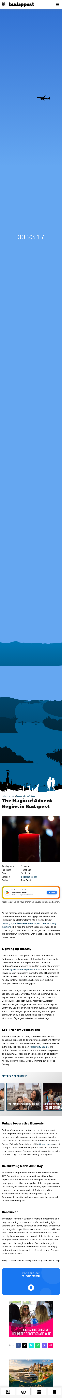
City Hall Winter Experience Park (24, 970)
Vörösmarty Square (39, 1047)
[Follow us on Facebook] (31, 1287)
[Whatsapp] (37, 1345)
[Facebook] (18, 1345)
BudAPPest (21, 4)
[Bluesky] (31, 1345)
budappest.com (8, 796)
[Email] (50, 1345)
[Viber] (44, 1345)
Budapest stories (29, 876)
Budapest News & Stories (26, 796)
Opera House (45, 1144)
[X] (24, 1345)
